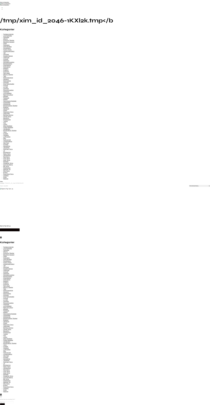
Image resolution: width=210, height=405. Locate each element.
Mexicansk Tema (8, 112)
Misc (4, 138)
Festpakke (6, 45)
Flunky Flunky (7, 50)
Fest (4, 123)
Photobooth (7, 119)
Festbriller (6, 37)
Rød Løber (6, 73)
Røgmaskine (7, 81)
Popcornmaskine (8, 90)
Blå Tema (6, 166)
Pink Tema (6, 171)
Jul (4, 151)
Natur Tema (6, 154)
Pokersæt (6, 98)
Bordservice (6, 152)
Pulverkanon (7, 48)
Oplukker (6, 135)
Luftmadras (6, 137)
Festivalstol (6, 67)
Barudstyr (6, 118)
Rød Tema (6, 157)
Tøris (4, 76)
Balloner (5, 179)
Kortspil (5, 85)
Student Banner (8, 56)
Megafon (6, 79)
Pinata (5, 110)
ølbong (5, 39)
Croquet (5, 59)
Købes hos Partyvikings (9, 230)
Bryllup (5, 172)
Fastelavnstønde (8, 34)
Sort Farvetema (8, 165)
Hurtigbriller (6, 102)
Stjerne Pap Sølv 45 (5, 226)
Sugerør (5, 133)
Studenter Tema (8, 163)
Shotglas (6, 82)
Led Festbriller (7, 36)
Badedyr (5, 68)
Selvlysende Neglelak (9, 101)
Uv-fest (5, 87)
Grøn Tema (6, 160)
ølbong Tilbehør (8, 74)
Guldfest (6, 175)
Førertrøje (6, 91)
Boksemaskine (7, 64)
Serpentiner (6, 146)
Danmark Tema (8, 149)
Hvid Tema (6, 158)
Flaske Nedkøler (8, 127)
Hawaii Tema (7, 116)
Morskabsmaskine (8, 62)
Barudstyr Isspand (8, 42)
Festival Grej (7, 140)
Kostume (6, 71)
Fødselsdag (6, 168)
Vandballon (6, 129)
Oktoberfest (7, 155)
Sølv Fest (6, 143)
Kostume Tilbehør (8, 40)
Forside (2, 183)
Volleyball (6, 57)
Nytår (5, 177)
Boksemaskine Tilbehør (10, 105)
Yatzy (5, 132)
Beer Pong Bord (8, 95)
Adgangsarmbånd (8, 51)
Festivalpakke (7, 46)
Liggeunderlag (7, 141)
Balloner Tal (6, 169)
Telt (4, 53)
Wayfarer (6, 54)
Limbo (5, 124)
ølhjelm (5, 99)
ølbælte (5, 96)
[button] (105, 181)
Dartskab (6, 88)
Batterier (5, 161)
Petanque (6, 60)
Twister (5, 121)
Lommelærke (7, 93)
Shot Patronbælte (8, 84)
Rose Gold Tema (8, 174)
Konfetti (5, 144)
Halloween (6, 113)
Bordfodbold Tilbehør (9, 130)
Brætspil (5, 107)
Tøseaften (6, 147)
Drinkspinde (6, 104)
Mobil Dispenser (8, 78)
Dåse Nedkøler (7, 126)
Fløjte (5, 43)
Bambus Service (8, 115)
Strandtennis (7, 65)
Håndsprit (6, 109)
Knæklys (6, 70)
